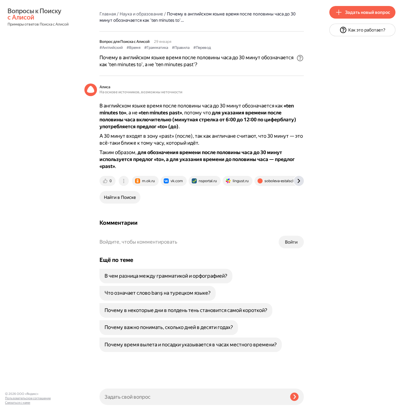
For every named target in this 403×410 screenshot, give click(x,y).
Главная (107, 13)
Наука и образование (141, 13)
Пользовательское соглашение (28, 398)
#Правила (181, 47)
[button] (300, 58)
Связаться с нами (17, 402)
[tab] (107, 181)
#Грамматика (156, 47)
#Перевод (202, 47)
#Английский (111, 47)
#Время (133, 47)
